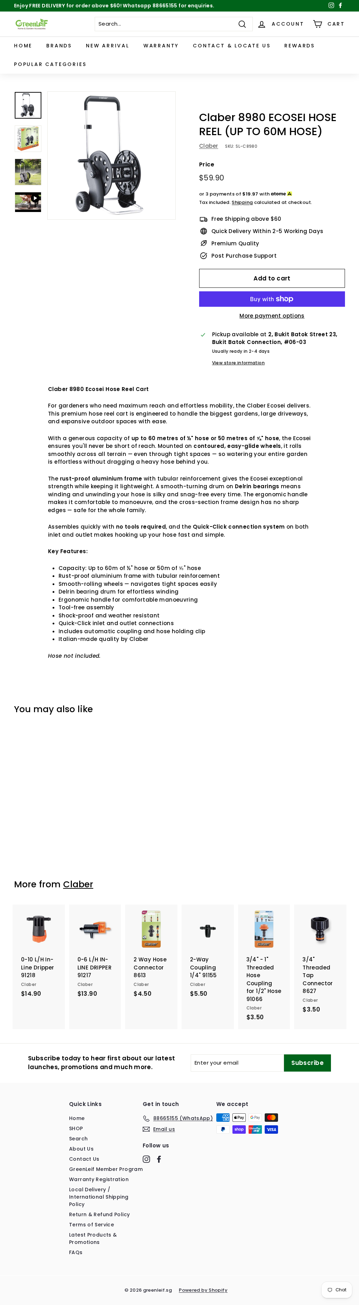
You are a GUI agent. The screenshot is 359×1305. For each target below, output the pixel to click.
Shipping (242, 202)
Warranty (161, 45)
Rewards (299, 45)
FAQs (76, 1252)
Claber (208, 146)
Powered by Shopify (203, 1290)
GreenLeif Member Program (106, 1169)
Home (23, 45)
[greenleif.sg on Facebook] (159, 1159)
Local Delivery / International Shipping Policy (98, 1197)
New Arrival (107, 45)
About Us (81, 1148)
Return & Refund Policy (99, 1214)
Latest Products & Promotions (93, 1238)
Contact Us (84, 1158)
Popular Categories (50, 64)
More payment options (272, 315)
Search (78, 1138)
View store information (238, 363)
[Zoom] (111, 155)
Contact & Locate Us (231, 45)
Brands (59, 45)
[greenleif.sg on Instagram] (146, 1159)
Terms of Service (91, 1224)
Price (206, 164)
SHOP (76, 1128)
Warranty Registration (99, 1179)
